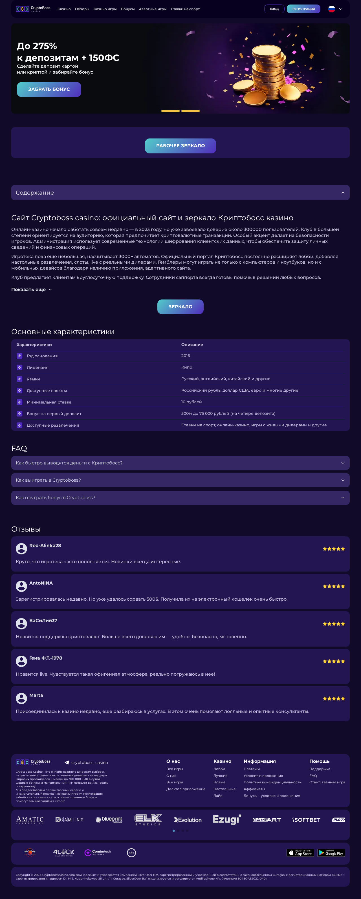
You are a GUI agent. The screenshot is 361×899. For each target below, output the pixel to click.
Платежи (252, 769)
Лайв (217, 796)
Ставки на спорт (185, 9)
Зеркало (180, 306)
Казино (64, 9)
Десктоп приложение (186, 789)
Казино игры (105, 9)
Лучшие (220, 776)
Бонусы (128, 9)
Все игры (174, 769)
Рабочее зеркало (180, 145)
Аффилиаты (254, 789)
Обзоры (82, 9)
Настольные (224, 789)
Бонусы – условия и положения (272, 796)
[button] (174, 831)
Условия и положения (263, 776)
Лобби (219, 769)
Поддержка (319, 769)
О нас (171, 776)
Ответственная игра (327, 782)
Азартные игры (153, 9)
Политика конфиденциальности (272, 782)
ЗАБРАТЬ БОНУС (49, 89)
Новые (219, 782)
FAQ (313, 776)
